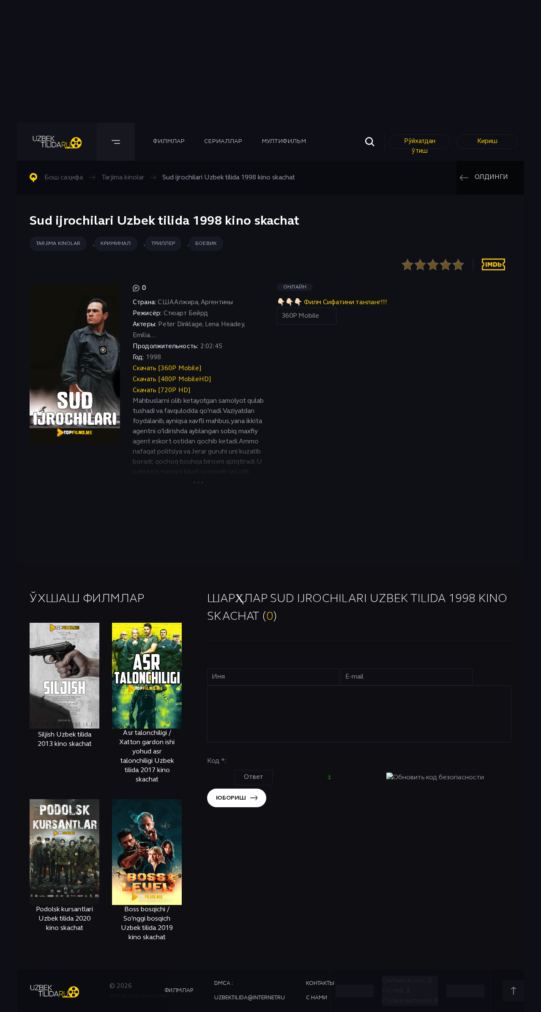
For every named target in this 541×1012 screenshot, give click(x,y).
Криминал (116, 244)
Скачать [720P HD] (162, 390)
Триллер (163, 244)
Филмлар (169, 141)
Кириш (487, 141)
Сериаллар (223, 141)
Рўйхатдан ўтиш (419, 143)
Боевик (206, 244)
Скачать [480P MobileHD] (172, 379)
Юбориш (231, 798)
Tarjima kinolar (58, 244)
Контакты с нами (320, 991)
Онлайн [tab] (294, 287)
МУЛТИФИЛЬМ (284, 141)
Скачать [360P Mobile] (167, 368)
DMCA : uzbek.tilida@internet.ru (249, 991)
